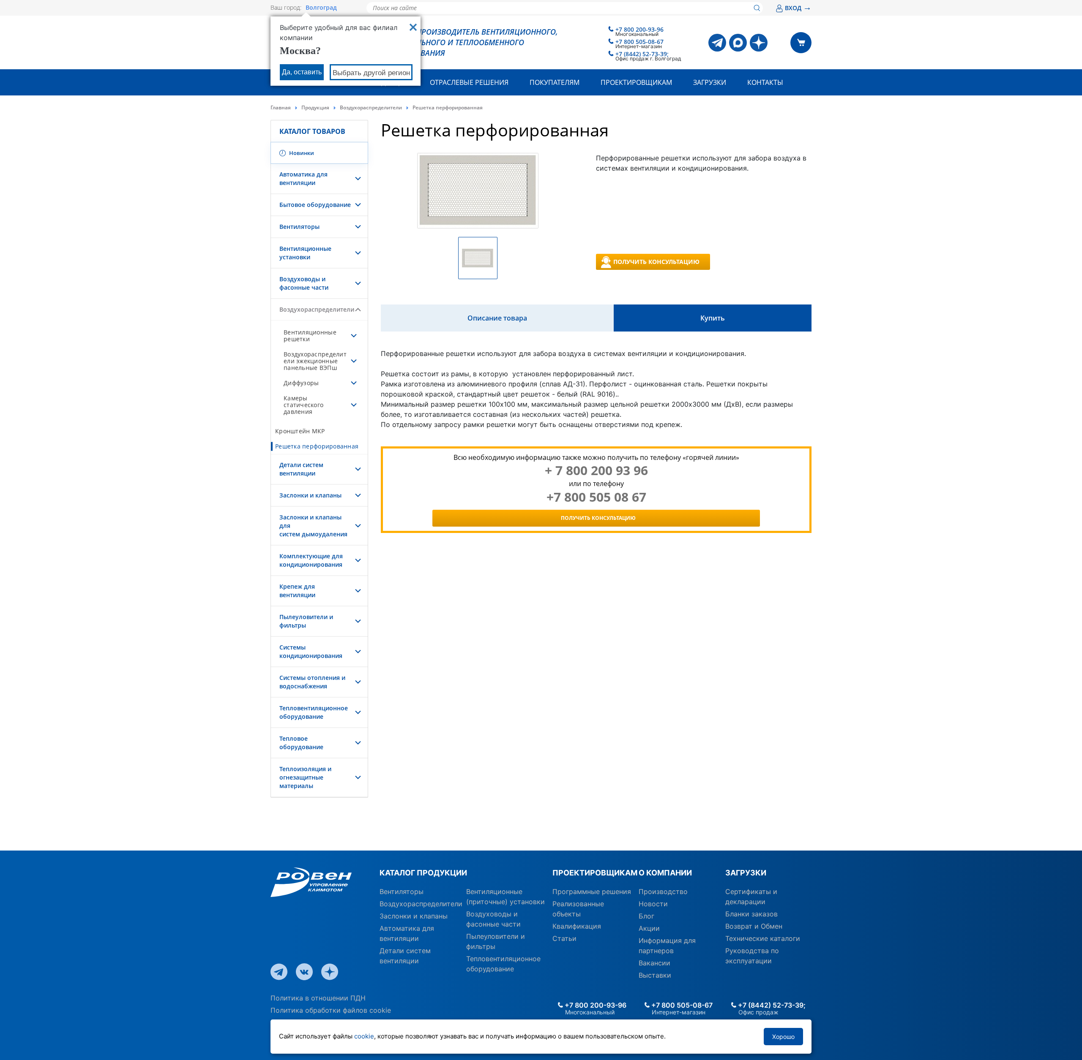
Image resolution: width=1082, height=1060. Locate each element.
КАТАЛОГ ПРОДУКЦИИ (423, 872)
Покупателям (554, 82)
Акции (649, 928)
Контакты (765, 82)
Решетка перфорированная (316, 446)
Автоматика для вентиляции (303, 178)
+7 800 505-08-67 (639, 42)
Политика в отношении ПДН (318, 998)
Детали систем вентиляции (301, 469)
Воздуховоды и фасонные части (303, 283)
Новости (653, 904)
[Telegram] (717, 43)
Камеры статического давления (303, 405)
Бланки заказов (751, 914)
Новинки (301, 153)
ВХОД (798, 8)
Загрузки (709, 82)
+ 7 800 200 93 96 (596, 470)
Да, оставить (302, 72)
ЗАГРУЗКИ (745, 872)
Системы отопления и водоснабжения (312, 682)
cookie (364, 1036)
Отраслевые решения (469, 82)
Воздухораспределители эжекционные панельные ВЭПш (315, 361)
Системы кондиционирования (310, 651)
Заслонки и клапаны (310, 495)
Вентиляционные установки (305, 253)
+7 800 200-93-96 (639, 29)
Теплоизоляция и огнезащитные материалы (305, 777)
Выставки (655, 975)
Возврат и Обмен (753, 926)
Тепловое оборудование (301, 742)
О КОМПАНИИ (665, 872)
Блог (646, 916)
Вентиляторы (299, 227)
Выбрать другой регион (371, 73)
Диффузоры (301, 383)
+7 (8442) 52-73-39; (642, 54)
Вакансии (654, 963)
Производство (663, 891)
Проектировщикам (636, 82)
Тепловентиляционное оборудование (313, 712)
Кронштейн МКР (300, 431)
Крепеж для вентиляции (297, 590)
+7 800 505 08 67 (596, 497)
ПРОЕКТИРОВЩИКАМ (592, 872)
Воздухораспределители (371, 107)
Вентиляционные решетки (310, 335)
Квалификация (576, 926)
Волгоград (321, 7)
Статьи (564, 938)
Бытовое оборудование (315, 205)
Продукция (315, 107)
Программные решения (591, 891)
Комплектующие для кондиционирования (311, 560)
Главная (280, 107)
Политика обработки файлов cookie (330, 1010)
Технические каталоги (762, 938)
